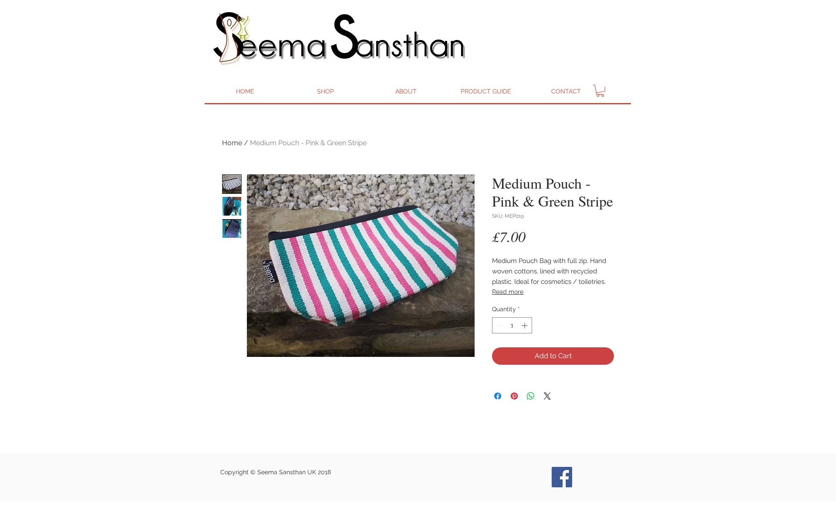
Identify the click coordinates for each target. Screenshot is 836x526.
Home (232, 143)
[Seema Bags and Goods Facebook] (562, 477)
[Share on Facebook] (497, 396)
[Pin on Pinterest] (514, 396)
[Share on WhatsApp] (531, 396)
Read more (507, 291)
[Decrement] (498, 325)
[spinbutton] (512, 325)
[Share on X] (547, 396)
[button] (600, 91)
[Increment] (525, 325)
